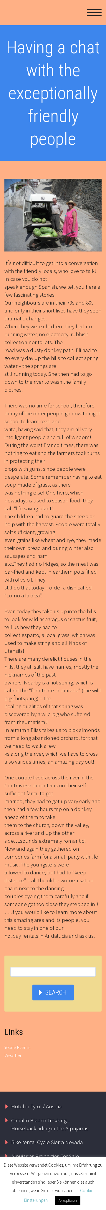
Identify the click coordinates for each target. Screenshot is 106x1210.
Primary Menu (94, 12)
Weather (12, 1055)
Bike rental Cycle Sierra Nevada (47, 1142)
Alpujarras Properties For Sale (45, 1156)
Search (56, 992)
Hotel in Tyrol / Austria (36, 1106)
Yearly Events (17, 1047)
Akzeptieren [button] (68, 1200)
